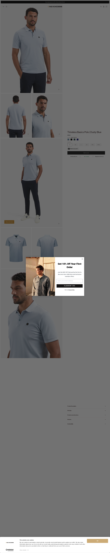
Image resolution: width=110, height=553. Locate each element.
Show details (23, 550)
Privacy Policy (71, 290)
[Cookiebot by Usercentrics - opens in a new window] (9, 550)
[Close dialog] (82, 259)
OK (97, 540)
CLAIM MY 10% (69, 286)
